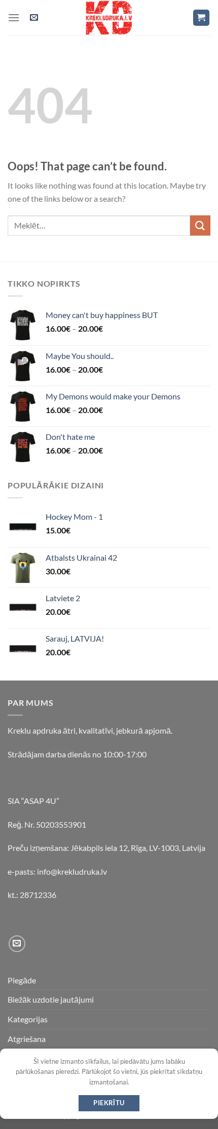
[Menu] (14, 17)
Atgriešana (27, 1039)
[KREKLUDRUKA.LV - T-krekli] (109, 17)
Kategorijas (28, 1019)
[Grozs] (201, 18)
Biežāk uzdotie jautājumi (51, 999)
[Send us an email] (17, 943)
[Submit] (200, 225)
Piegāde (22, 980)
